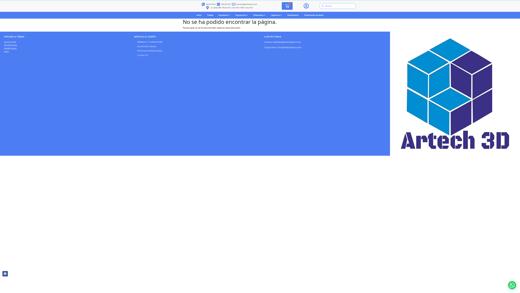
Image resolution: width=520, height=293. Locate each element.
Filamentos (258, 15)
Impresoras (240, 15)
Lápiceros (275, 15)
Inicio (199, 15)
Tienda (210, 15)
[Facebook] (5, 273)
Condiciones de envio (314, 15)
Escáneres (223, 15)
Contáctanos (293, 15)
